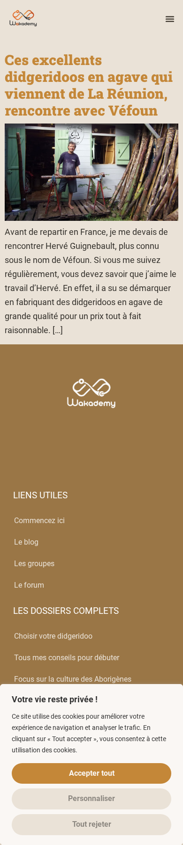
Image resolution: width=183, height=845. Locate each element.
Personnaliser (91, 798)
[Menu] (169, 18)
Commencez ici (39, 520)
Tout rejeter (91, 824)
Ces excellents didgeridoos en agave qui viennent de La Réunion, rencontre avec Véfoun (89, 85)
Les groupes (34, 563)
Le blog (26, 542)
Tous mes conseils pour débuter (66, 657)
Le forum (29, 585)
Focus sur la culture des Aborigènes (72, 679)
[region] (91, 764)
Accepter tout (91, 773)
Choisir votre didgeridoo (53, 636)
